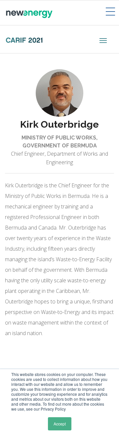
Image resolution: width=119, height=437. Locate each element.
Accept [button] (60, 423)
